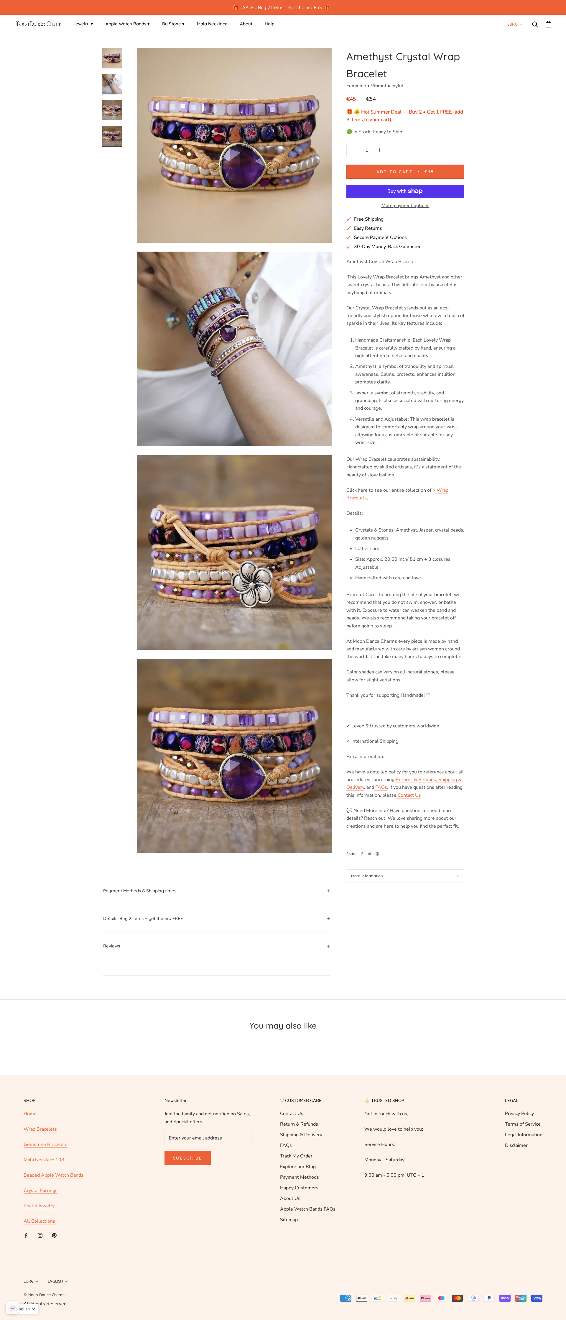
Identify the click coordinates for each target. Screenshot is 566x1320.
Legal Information (523, 1135)
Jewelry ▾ (83, 24)
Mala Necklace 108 (44, 1160)
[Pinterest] (377, 854)
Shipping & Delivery (301, 1135)
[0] (548, 24)
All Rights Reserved (45, 1304)
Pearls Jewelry (39, 1206)
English (55, 1281)
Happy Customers (299, 1188)
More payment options (405, 205)
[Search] (535, 24)
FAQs (286, 1145)
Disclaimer (516, 1145)
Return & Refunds (299, 1124)
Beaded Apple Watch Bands (53, 1175)
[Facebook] (362, 854)
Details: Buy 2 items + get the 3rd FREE (143, 918)
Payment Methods (299, 1177)
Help (269, 24)
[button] (22, 1309)
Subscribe (187, 1158)
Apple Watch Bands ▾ (128, 24)
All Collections (39, 1221)
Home (30, 1114)
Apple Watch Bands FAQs (307, 1209)
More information (367, 875)
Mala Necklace (212, 24)
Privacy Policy (519, 1113)
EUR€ (512, 24)
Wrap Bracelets (40, 1129)
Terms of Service (523, 1124)
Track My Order (296, 1156)
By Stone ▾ (173, 24)
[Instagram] (40, 1235)
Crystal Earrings (40, 1190)
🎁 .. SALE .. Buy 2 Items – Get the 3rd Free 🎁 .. (283, 7)
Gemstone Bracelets (46, 1144)
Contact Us (291, 1113)
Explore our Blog (298, 1166)
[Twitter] (369, 854)
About (246, 24)
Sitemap (289, 1219)
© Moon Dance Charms (44, 1294)
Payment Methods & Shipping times (139, 890)
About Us (290, 1198)
